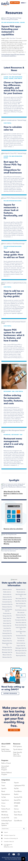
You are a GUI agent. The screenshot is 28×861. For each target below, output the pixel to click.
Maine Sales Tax (7, 638)
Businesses (7, 434)
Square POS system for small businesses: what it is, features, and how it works (14, 335)
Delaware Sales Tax (7, 606)
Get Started (15, 2)
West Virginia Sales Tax (21, 650)
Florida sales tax (7, 613)
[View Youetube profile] (13, 854)
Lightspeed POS (19, 785)
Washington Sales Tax (21, 648)
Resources (16, 744)
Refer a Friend (6, 763)
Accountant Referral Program (5, 768)
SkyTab (16, 788)
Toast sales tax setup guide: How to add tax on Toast (14, 255)
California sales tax (7, 599)
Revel (3, 791)
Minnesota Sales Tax (7, 649)
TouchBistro (18, 791)
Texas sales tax (20, 638)
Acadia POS (5, 818)
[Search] (24, 828)
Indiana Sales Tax (7, 625)
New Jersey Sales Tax (21, 598)
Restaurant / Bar (9, 391)
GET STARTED (14, 730)
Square (22, 22)
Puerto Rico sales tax (21, 622)
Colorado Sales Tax (7, 601)
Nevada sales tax (21, 591)
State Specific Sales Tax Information (17, 754)
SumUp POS (18, 797)
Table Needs (18, 815)
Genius (16, 809)
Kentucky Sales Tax (7, 633)
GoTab (3, 797)
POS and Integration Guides (10, 22)
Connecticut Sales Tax (7, 604)
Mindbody (4, 815)
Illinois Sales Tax (7, 623)
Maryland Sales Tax (7, 640)
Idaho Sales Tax (7, 620)
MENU (23, 3)
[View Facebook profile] (9, 854)
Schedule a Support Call (9, 835)
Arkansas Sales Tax (7, 597)
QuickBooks (18, 820)
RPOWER (17, 803)
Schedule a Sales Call (9, 841)
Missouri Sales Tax (7, 654)
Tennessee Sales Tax (21, 635)
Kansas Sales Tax (7, 630)
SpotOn (3, 788)
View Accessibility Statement (15, 859)
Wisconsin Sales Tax (21, 653)
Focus (3, 806)
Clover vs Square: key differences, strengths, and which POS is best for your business (13, 88)
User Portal (18, 78)
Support (6, 832)
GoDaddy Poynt (6, 820)
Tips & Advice (17, 749)
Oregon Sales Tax (21, 617)
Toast (5, 248)
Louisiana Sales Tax (7, 635)
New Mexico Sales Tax (20, 601)
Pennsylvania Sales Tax (20, 620)
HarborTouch (5, 809)
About (3, 746)
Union (3, 803)
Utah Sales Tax (20, 640)
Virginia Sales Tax (21, 645)
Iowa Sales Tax (7, 628)
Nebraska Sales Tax (21, 589)
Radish (16, 794)
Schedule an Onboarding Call (11, 838)
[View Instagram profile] (18, 854)
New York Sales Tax (21, 603)
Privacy (19, 857)
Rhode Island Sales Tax (20, 625)
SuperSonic (5, 800)
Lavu (15, 818)
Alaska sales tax (7, 591)
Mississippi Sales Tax (7, 652)
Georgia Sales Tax (7, 615)
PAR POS (4, 812)
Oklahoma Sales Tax (21, 615)
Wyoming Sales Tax (21, 655)
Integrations (5, 780)
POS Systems (17, 746)
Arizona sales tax (7, 594)
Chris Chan (12, 38)
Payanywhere (5, 794)
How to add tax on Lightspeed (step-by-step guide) (14, 294)
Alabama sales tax (7, 589)
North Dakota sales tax (20, 610)
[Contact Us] (1, 832)
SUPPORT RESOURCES (10, 693)
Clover (6, 77)
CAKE (16, 806)
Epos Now (17, 812)
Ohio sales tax (20, 612)
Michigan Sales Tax (7, 647)
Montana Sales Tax (7, 657)
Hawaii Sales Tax (7, 618)
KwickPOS (17, 800)
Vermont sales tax (21, 643)
